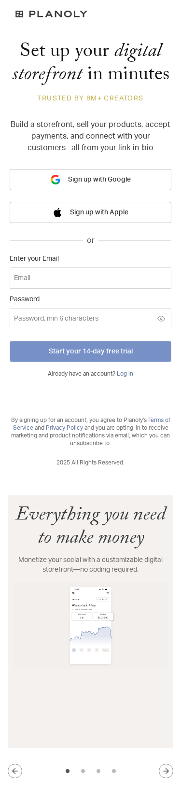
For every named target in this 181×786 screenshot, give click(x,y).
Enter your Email (34, 258)
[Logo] (90, 14)
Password (25, 299)
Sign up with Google (99, 179)
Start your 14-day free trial (91, 351)
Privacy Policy (64, 428)
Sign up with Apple (99, 212)
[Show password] (161, 318)
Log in (125, 374)
